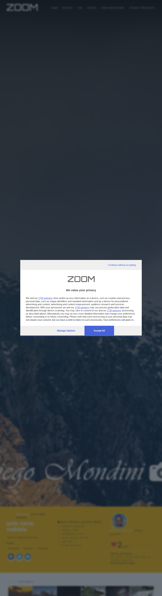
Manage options (66, 330)
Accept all (99, 330)
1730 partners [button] (45, 298)
